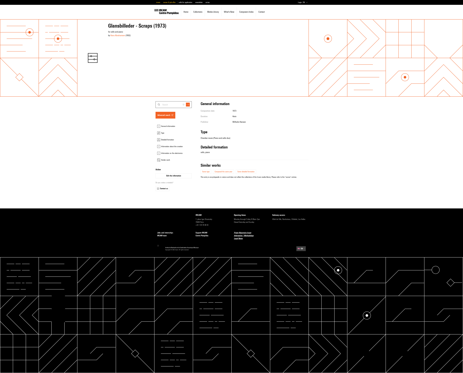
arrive (208, 2)
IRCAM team (162, 235)
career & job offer (169, 2)
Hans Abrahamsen (117, 35)
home (186, 11)
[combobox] (174, 104)
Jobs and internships (165, 233)
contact (261, 11)
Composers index (246, 11)
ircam (158, 2)
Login (300, 2)
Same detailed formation (246, 171)
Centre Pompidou (202, 235)
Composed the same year (223, 171)
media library (213, 11)
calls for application (185, 2)
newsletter (199, 2)
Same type (206, 171)
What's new (229, 11)
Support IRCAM (201, 233)
